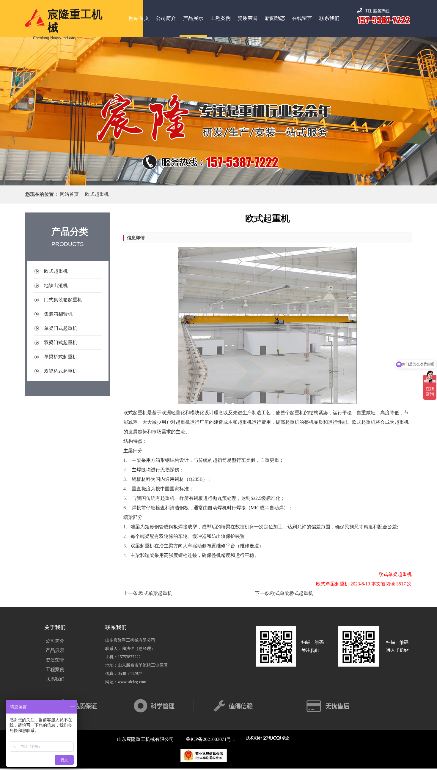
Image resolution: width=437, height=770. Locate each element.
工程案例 (220, 18)
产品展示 (193, 18)
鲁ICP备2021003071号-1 (210, 739)
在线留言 (302, 18)
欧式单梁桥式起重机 (291, 593)
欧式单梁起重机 (155, 593)
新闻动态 (275, 18)
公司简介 (166, 18)
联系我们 (329, 18)
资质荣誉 (248, 18)
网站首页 (139, 18)
